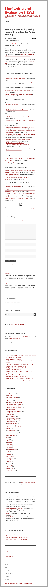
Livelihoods (10, 413)
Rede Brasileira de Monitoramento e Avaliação (17, 539)
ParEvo (8, 513)
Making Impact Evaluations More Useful (15, 78)
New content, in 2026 (11, 354)
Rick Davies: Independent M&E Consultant (16, 516)
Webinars (9, 466)
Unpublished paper (12, 449)
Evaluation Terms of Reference (14, 407)
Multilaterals (28, 208)
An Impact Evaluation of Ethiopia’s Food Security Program (20, 134)
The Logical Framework (13, 432)
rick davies (9, 208)
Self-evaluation (11, 425)
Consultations (10, 459)
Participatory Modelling (13, 418)
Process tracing (11, 421)
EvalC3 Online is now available (13, 359)
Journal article (10, 442)
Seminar (9, 463)
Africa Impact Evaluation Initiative (13, 186)
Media (7, 437)
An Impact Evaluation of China (13, 104)
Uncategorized (9, 470)
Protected (8, 454)
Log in (7, 551)
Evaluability (10, 400)
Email (7, 248)
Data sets (8, 392)
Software (9, 428)
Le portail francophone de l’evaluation (15, 534)
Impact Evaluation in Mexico (12, 174)
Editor (11, 302)
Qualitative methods (12, 423)
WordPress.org (9, 556)
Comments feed (10, 554)
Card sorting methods (12, 397)
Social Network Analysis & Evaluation (16, 426)
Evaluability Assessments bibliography (16, 402)
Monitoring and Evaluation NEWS (11, 583)
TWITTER (25, 336)
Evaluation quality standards (14, 404)
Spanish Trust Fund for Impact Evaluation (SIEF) (17, 198)
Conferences (22, 208)
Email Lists (7, 576)
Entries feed (9, 553)
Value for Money (11, 435)
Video (8, 451)
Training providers (12, 433)
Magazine (9, 444)
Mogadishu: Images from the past (14, 508)
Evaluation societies (12, 406)
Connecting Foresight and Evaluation (15, 374)
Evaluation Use (11, 409)
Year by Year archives (18, 324)
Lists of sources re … (11, 393)
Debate (9, 461)
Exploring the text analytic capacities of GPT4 (17, 376)
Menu (7, 21)
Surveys (7, 579)
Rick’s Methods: (9, 573)
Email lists (9, 399)
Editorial (7, 570)
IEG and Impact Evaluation (11, 196)
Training (9, 465)
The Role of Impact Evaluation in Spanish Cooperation (18, 94)
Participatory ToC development (15, 419)
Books (8, 440)
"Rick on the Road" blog (12, 496)
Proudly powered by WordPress (25, 583)
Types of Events (10, 456)
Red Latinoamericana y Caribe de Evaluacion (17, 537)
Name (6, 241)
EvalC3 (7, 504)
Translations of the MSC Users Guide (15, 522)
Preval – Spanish (10, 535)
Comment (7, 223)
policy (32, 208)
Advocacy (9, 395)
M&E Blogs (10, 414)
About (6, 567)
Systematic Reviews (12, 430)
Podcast (9, 446)
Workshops (10, 468)
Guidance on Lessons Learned (14, 411)
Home (6, 564)
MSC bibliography (11, 416)
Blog (8, 439)
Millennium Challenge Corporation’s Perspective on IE (18, 90)
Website (7, 254)
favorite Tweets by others (14, 338)
